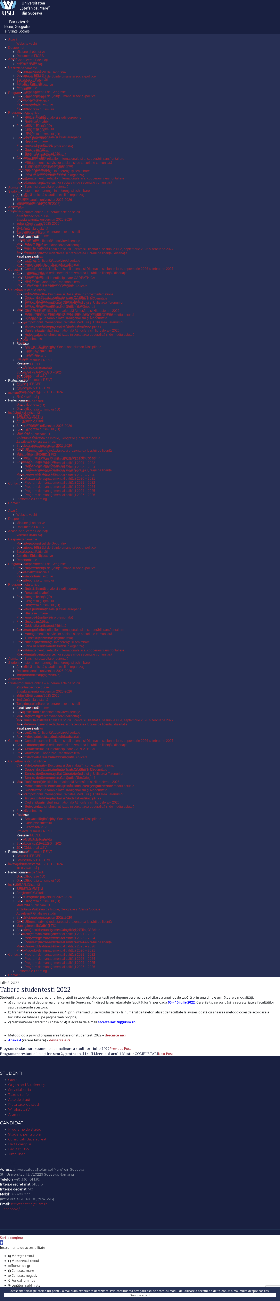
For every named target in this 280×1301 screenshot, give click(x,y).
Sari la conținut (11, 1237)
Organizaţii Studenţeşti (27, 1085)
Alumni (14, 1114)
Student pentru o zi (24, 1134)
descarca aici (115, 1035)
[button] (1, 1242)
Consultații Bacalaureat (27, 1139)
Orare (13, 1080)
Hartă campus (19, 1144)
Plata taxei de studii (24, 1105)
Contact (8, 1162)
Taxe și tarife (18, 1095)
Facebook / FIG (14, 1209)
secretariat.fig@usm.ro (29, 1204)
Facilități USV (18, 1149)
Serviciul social (20, 1090)
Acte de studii (19, 1100)
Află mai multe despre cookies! (249, 1291)
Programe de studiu (24, 1129)
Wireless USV (19, 1109)
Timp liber (16, 1154)
